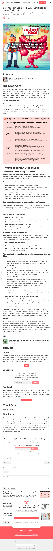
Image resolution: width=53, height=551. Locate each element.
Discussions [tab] (12, 488)
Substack (20, 548)
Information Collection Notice (26, 522)
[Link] (1, 74)
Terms (28, 541)
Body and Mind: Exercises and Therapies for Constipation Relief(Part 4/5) (20, 492)
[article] (26, 496)
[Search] (34, 2)
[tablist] (8, 472)
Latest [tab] (8, 488)
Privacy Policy (36, 522)
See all (5, 522)
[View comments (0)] (7, 21)
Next (46, 462)
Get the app (32, 545)
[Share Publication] (37, 2)
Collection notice (34, 541)
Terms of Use (32, 521)
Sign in (49, 2)
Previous (8, 462)
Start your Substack (23, 545)
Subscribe (42, 2)
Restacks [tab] (11, 472)
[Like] (4, 21)
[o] (45, 506)
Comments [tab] (6, 472)
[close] (39, 500)
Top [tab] (4, 488)
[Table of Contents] (1, 275)
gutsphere (8, 16)
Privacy (25, 541)
